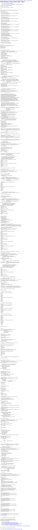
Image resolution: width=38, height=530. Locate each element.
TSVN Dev (14, 0)
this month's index (30, 0)
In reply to (17, 4)
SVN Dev (5, 0)
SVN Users (8, 0)
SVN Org (11, 0)
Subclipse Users (25, 0)
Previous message (13, 4)
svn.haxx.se (1, 0)
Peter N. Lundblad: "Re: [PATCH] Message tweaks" (11, 522)
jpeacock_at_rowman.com (9, 5)
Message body (7, 3)
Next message (8, 4)
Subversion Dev (11, 527)
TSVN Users (17, 0)
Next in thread (20, 4)
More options (11, 3)
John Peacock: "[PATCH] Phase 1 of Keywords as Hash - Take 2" (14, 523)
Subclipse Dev (21, 0)
